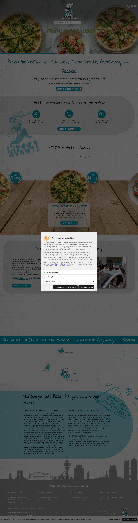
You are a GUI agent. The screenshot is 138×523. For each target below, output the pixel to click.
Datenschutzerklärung (57, 264)
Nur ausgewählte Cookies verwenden (65, 287)
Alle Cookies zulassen (86, 287)
